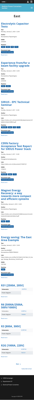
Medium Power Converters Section (11, 7)
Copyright (14, 396)
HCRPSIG (23, 349)
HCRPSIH (23, 330)
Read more (4, 55)
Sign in (28, 1)
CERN (4, 2)
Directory (31, 1)
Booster (4, 127)
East (3, 47)
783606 (23, 315)
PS (12, 47)
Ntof (8, 47)
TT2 (16, 47)
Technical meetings (7, 52)
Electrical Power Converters (11, 385)
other (8, 86)
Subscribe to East (27, 369)
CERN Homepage (8, 378)
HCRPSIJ (23, 311)
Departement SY (7, 382)
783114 (23, 353)
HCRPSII (24, 289)
